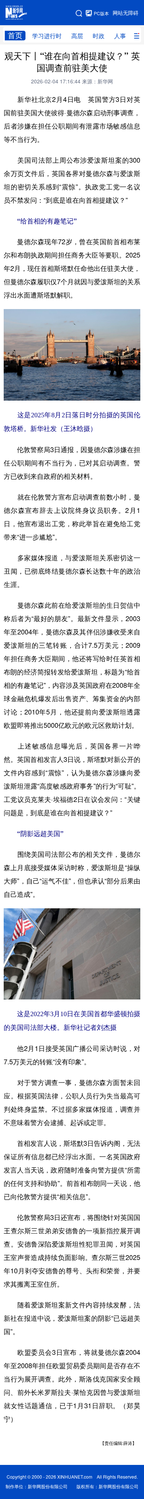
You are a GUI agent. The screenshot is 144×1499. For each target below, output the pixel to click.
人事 (120, 36)
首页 (15, 35)
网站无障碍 (125, 13)
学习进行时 (47, 36)
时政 (98, 36)
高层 (77, 36)
